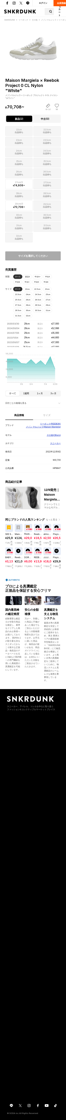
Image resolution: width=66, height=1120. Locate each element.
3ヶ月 (53, 393)
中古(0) (45, 118)
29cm (48, 305)
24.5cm (38, 294)
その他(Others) (54, 435)
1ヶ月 (40, 393)
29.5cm (18, 310)
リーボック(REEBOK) (50, 424)
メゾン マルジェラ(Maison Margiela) (43, 427)
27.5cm (18, 305)
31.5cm (18, 316)
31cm (48, 310)
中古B (17, 282)
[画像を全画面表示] (33, 43)
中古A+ (37, 277)
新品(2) (19, 118)
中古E (46, 282)
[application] (33, 370)
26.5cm (38, 300)
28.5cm (38, 305)
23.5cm (18, 294)
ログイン (43, 3)
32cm (28, 316)
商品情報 (19, 415)
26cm (28, 300)
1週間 (26, 393)
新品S (27, 277)
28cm (28, 305)
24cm (28, 294)
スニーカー (55, 443)
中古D (36, 282)
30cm (28, 310)
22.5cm (37, 289)
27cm (48, 300)
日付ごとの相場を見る (15, 403)
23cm (47, 289)
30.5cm (38, 310)
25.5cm (18, 300)
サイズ (47, 415)
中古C (27, 282)
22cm (27, 289)
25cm (48, 294)
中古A (47, 277)
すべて (17, 277)
